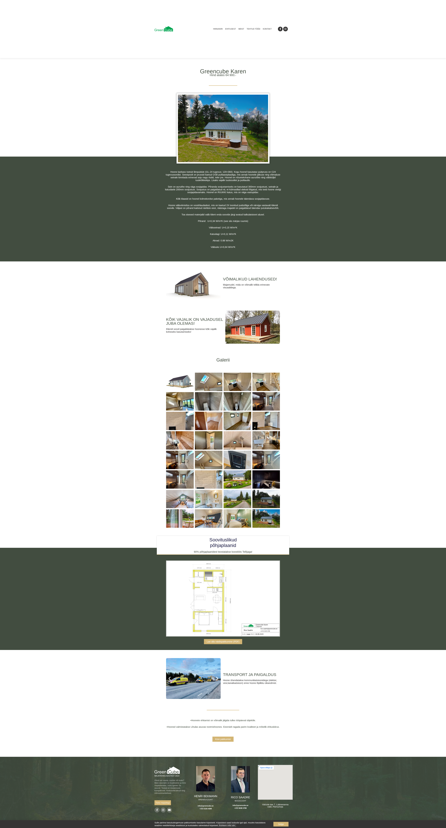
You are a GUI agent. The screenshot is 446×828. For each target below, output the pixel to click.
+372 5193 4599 (206, 809)
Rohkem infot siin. (227, 825)
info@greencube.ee (205, 806)
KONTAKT (267, 29)
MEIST (241, 29)
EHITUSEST (230, 29)
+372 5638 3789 (240, 808)
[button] (169, 285)
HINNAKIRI (218, 29)
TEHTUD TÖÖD (253, 29)
